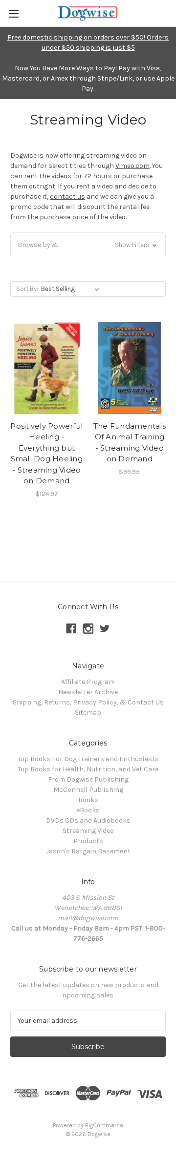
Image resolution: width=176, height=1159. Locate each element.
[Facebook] (71, 628)
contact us (67, 196)
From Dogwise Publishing (88, 779)
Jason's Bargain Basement (88, 851)
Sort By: (27, 288)
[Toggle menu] (13, 13)
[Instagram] (88, 628)
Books (88, 800)
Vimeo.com (132, 166)
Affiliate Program (88, 682)
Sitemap (88, 712)
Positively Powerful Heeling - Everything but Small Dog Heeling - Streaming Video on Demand (46, 453)
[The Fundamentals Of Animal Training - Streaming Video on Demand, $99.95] (130, 368)
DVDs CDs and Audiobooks (88, 820)
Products (88, 841)
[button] (88, 244)
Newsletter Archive (88, 692)
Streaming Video (88, 831)
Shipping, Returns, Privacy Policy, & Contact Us (88, 702)
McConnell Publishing (88, 790)
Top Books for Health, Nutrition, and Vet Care (88, 769)
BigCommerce (104, 1125)
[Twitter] (105, 628)
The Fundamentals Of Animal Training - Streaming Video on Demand (129, 442)
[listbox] (72, 289)
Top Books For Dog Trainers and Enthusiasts (88, 759)
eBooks (88, 810)
